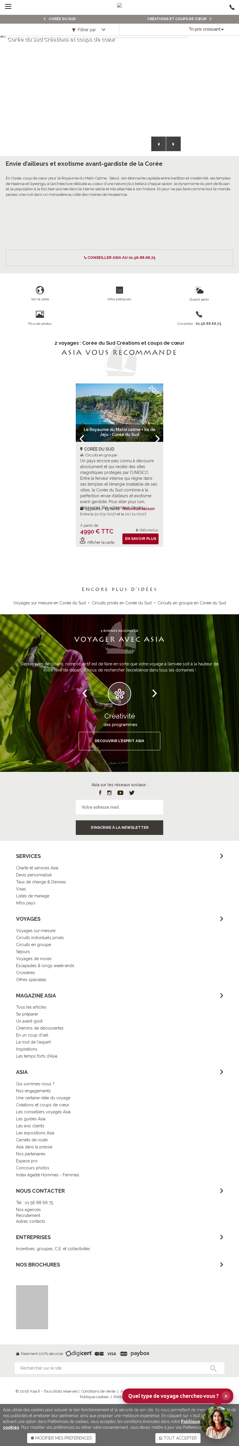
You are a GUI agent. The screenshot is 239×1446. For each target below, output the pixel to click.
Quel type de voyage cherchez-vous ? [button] (178, 1395)
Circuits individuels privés (40, 937)
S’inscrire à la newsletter (120, 827)
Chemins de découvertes (40, 1028)
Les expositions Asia (35, 1133)
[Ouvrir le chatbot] (217, 1422)
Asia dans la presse (34, 1147)
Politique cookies (94, 1397)
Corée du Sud (62, 19)
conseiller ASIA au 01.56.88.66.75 (121, 257)
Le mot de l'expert (33, 1042)
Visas (21, 889)
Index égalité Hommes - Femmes (47, 1175)
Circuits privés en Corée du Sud (122, 603)
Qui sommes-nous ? (35, 1084)
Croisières (25, 972)
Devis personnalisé (34, 875)
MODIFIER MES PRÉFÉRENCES (63, 1438)
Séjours (23, 951)
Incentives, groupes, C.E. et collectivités (53, 1248)
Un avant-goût (29, 1021)
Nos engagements (33, 1091)
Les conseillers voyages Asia (43, 1112)
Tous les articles (31, 1007)
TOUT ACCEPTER (179, 1438)
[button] (158, 144)
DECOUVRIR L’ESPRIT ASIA (119, 741)
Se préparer (27, 1014)
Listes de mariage (32, 896)
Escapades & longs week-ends (45, 965)
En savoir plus (140, 538)
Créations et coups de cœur (42, 1105)
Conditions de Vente (98, 1391)
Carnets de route (32, 1140)
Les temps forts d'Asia (36, 1056)
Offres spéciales (31, 979)
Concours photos (32, 1168)
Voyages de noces (34, 958)
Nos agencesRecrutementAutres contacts (30, 1215)
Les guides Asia (30, 1119)
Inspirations (26, 1049)
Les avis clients (30, 1126)
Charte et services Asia (37, 868)
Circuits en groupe (33, 944)
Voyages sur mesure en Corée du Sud (49, 603)
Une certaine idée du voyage (43, 1098)
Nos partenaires (30, 1154)
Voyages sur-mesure (35, 930)
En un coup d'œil (32, 1035)
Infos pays (25, 903)
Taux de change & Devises (41, 882)
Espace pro (27, 1161)
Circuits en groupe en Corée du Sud (192, 603)
